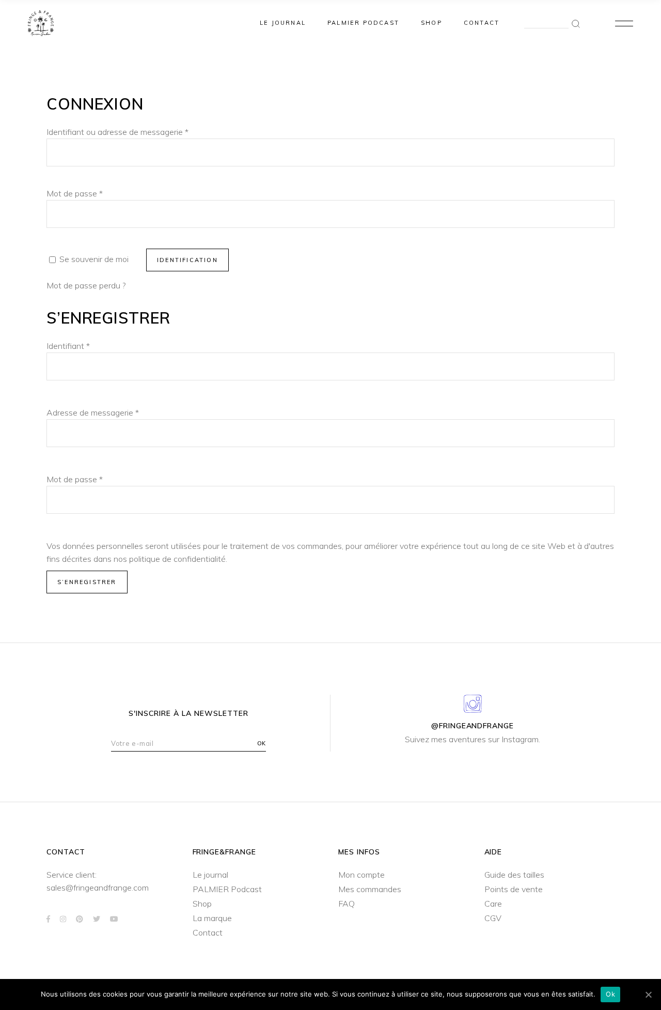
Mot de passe (74, 193)
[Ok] (648, 994)
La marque (212, 918)
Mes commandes (369, 889)
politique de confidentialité (177, 559)
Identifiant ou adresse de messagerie (117, 132)
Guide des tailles (514, 874)
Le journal (210, 874)
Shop (202, 903)
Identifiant (68, 346)
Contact (208, 932)
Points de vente (513, 889)
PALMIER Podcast (227, 889)
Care (493, 903)
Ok (610, 994)
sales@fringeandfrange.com (97, 887)
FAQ (346, 903)
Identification (187, 260)
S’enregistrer (87, 582)
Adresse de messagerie (92, 412)
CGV (492, 918)
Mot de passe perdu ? (85, 285)
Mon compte (361, 874)
